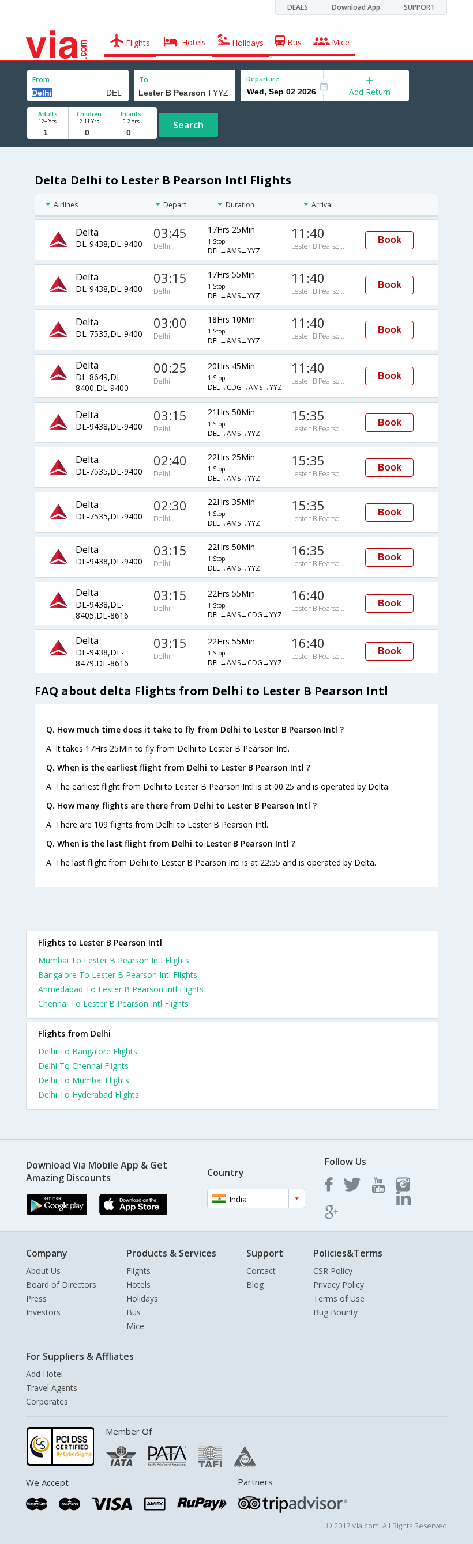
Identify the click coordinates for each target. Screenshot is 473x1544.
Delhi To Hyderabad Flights (88, 1094)
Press (36, 1298)
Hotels (138, 1284)
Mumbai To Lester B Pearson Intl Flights (113, 960)
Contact (261, 1270)
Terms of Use (339, 1298)
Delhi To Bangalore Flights (87, 1051)
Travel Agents (51, 1387)
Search (188, 125)
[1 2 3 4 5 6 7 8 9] (47, 133)
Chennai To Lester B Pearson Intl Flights (113, 1003)
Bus (133, 1312)
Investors (43, 1312)
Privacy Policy (338, 1284)
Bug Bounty (335, 1312)
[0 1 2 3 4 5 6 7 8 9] (89, 133)
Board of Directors (61, 1284)
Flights (138, 1270)
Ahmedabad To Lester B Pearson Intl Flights (121, 989)
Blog (255, 1284)
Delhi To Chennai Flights (83, 1065)
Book (389, 240)
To (143, 80)
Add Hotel (44, 1373)
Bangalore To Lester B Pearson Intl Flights (117, 974)
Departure (262, 78)
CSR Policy (332, 1270)
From (41, 80)
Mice (135, 1326)
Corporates (47, 1401)
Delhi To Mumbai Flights (83, 1080)
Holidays (142, 1298)
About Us (43, 1270)
